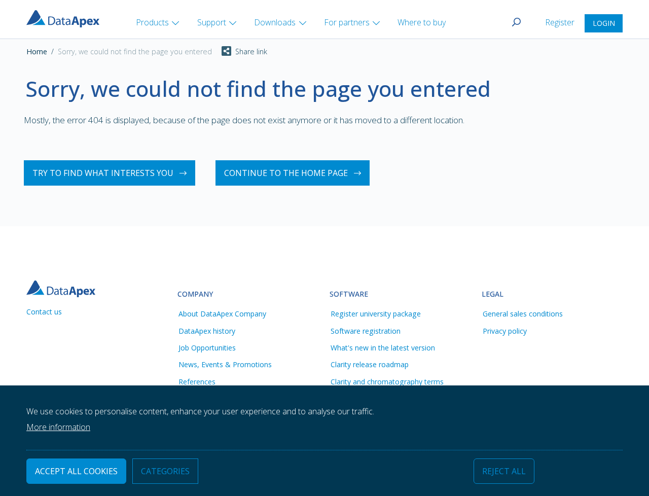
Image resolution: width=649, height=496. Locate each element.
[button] (239, 51)
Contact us (44, 311)
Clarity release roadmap (370, 364)
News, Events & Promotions (225, 364)
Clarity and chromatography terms (387, 381)
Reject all (504, 471)
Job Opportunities (207, 347)
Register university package (376, 313)
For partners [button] (347, 22)
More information (58, 427)
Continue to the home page (286, 173)
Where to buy (422, 22)
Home (36, 51)
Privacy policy (505, 331)
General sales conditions (523, 313)
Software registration (366, 331)
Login (604, 23)
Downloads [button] (275, 22)
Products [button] (152, 22)
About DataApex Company (222, 313)
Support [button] (211, 22)
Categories (165, 471)
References (196, 381)
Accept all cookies (76, 471)
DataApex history (206, 331)
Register (560, 22)
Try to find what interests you (102, 173)
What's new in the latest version (383, 347)
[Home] (66, 18)
